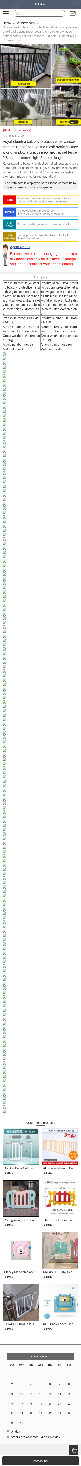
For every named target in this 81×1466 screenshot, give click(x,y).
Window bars (26, 23)
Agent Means (20, 246)
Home (7, 23)
